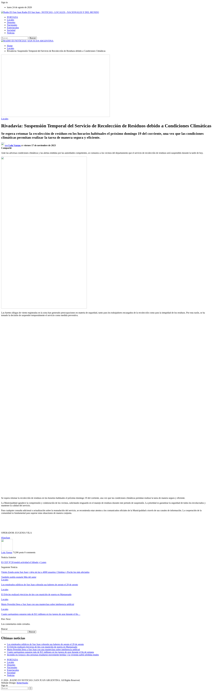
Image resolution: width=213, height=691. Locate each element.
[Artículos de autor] (7, 550)
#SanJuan (5, 537)
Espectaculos (13, 27)
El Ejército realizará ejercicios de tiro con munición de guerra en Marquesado (42, 647)
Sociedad (11, 30)
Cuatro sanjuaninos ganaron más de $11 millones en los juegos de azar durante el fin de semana (50, 652)
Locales (10, 20)
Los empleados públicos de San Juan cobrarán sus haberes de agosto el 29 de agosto (45, 644)
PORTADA (12, 17)
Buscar (4, 629)
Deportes (11, 22)
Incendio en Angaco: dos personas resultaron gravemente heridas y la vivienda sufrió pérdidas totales (53, 654)
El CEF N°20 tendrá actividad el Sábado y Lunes (23, 562)
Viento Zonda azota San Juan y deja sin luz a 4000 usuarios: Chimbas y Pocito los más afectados (45, 572)
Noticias (10, 33)
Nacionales (12, 25)
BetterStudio (22, 683)
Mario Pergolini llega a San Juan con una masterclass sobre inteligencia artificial (43, 649)
